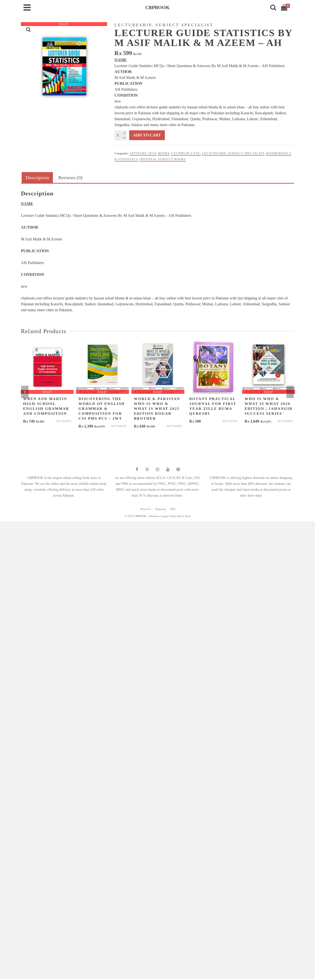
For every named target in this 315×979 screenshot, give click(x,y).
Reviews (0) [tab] (70, 177)
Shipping (160, 508)
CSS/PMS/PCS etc (186, 153)
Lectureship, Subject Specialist (233, 153)
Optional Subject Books (163, 159)
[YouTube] (168, 469)
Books (164, 153)
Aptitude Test (143, 153)
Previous (25, 392)
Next (290, 392)
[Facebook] (137, 469)
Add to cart (147, 135)
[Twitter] (147, 469)
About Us (145, 508)
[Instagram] (157, 469)
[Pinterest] (178, 469)
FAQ (172, 508)
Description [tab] (37, 177)
